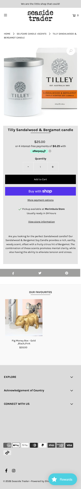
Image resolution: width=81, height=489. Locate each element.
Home (7, 33)
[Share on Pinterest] (66, 273)
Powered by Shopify (42, 481)
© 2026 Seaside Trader (16, 481)
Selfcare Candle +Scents (31, 33)
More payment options (41, 199)
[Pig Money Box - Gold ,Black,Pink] (23, 317)
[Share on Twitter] (39, 273)
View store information (41, 221)
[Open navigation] (10, 15)
